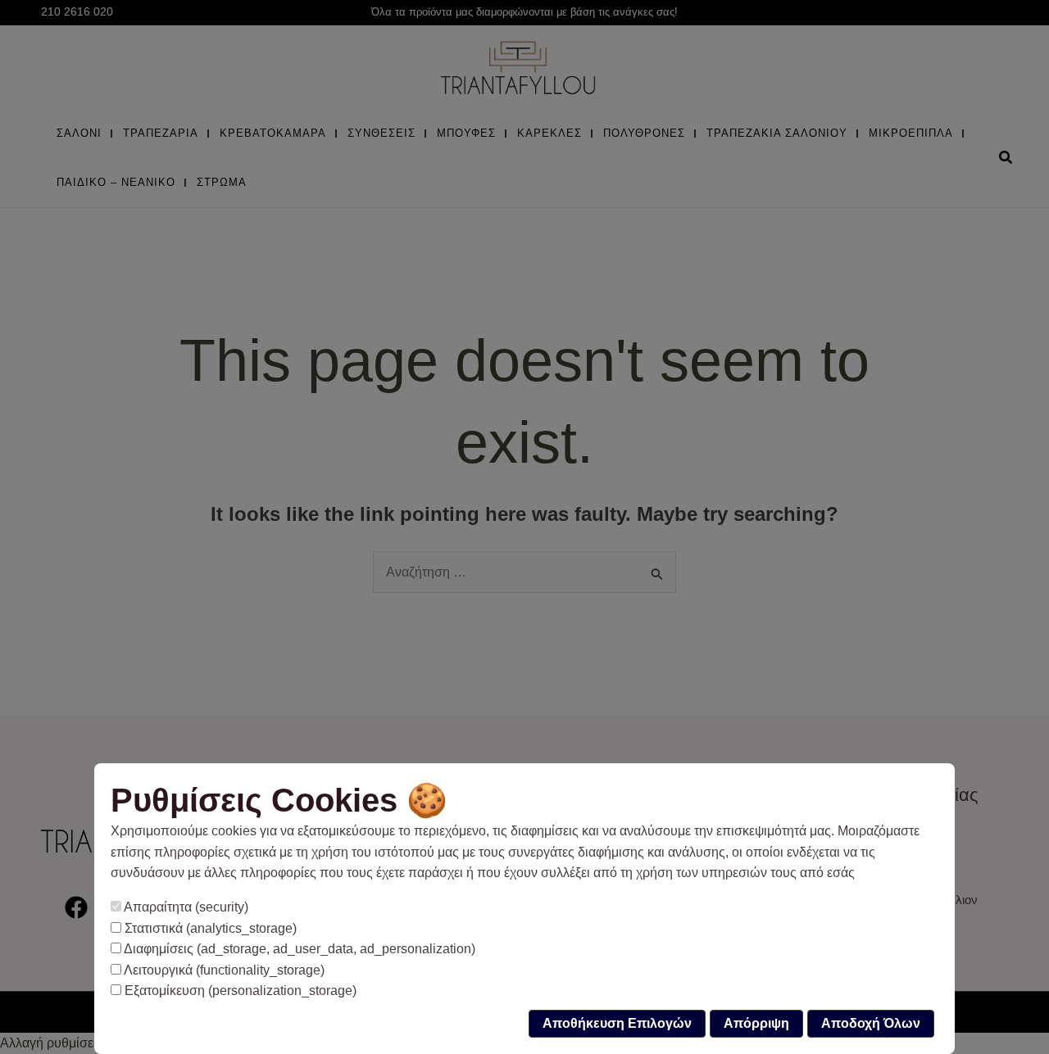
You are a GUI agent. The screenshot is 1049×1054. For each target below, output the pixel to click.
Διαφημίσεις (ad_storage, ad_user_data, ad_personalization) (298, 949)
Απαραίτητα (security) (184, 907)
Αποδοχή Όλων (870, 1023)
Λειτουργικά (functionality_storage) (223, 970)
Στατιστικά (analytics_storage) (209, 928)
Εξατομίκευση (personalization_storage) (238, 990)
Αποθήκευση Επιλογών (617, 1023)
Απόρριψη (756, 1023)
